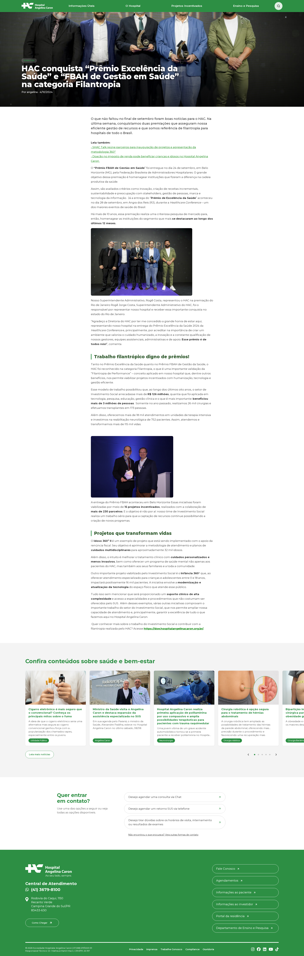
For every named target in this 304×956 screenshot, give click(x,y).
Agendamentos (227, 880)
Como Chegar (39, 922)
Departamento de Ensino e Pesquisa (242, 928)
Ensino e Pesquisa (246, 5)
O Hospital (133, 5)
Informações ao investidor (234, 904)
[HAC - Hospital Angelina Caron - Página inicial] (37, 6)
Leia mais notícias (39, 754)
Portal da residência (230, 916)
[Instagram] (252, 949)
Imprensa (151, 949)
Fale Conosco (225, 868)
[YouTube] (271, 949)
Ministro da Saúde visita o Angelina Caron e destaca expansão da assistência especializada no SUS (118, 713)
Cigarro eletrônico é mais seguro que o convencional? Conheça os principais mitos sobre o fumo (55, 713)
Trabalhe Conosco (171, 949)
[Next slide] (276, 754)
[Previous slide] (248, 754)
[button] (254, 754)
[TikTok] (277, 949)
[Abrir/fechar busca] (278, 6)
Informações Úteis (82, 5)
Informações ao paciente (233, 892)
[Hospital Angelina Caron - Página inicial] (66, 870)
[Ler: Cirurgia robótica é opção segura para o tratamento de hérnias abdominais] (248, 688)
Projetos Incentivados (186, 5)
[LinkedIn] (264, 949)
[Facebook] (259, 949)
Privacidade (136, 949)
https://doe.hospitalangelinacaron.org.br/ (173, 628)
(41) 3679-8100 (45, 889)
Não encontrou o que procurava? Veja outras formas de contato (163, 834)
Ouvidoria (208, 949)
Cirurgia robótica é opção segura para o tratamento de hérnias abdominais (245, 713)
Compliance (192, 949)
